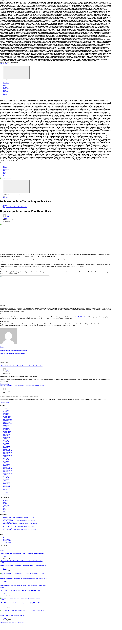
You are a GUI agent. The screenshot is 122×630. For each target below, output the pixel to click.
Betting (5, 85)
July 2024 (5, 440)
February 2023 (7, 465)
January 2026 (6, 417)
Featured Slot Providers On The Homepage (12, 615)
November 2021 (7, 488)
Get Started (6, 83)
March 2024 (6, 446)
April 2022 (6, 480)
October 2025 (7, 422)
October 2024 (7, 435)
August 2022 (6, 474)
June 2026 (6, 410)
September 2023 (7, 455)
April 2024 (6, 444)
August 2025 (6, 425)
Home (5, 205)
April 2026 (6, 413)
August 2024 (6, 438)
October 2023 (7, 453)
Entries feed (6, 539)
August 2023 (6, 456)
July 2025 (5, 426)
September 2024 (7, 437)
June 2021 (6, 494)
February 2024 (7, 447)
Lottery (5, 94)
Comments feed (7, 540)
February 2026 (7, 416)
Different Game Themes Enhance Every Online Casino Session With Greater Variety (24, 578)
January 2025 (6, 432)
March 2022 (6, 482)
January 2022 (6, 485)
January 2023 (6, 467)
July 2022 (5, 476)
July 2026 (5, 408)
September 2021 (7, 491)
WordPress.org (7, 542)
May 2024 (6, 443)
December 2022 (7, 468)
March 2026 (6, 414)
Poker (4, 90)
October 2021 (7, 489)
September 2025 (7, 423)
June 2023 (6, 459)
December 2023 (7, 450)
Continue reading (4, 384)
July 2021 (5, 492)
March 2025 (6, 429)
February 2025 (7, 431)
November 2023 (7, 452)
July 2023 (5, 458)
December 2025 (7, 419)
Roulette (5, 91)
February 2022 (7, 483)
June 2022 (6, 477)
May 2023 (6, 461)
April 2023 (6, 462)
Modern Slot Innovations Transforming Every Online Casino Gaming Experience (23, 565)
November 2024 (7, 434)
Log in (5, 537)
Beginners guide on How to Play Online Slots (15, 207)
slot (4, 93)
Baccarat (5, 500)
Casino (5, 87)
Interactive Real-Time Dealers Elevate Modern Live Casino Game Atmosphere (22, 553)
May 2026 (6, 411)
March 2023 (6, 464)
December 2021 (7, 486)
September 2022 (7, 473)
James (7, 216)
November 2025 (7, 420)
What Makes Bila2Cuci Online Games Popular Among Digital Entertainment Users (23, 602)
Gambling (6, 88)
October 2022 (7, 471)
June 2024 (6, 441)
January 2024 (6, 449)
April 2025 (6, 428)
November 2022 (7, 470)
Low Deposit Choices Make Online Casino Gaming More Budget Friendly (20, 590)
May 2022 (6, 479)
